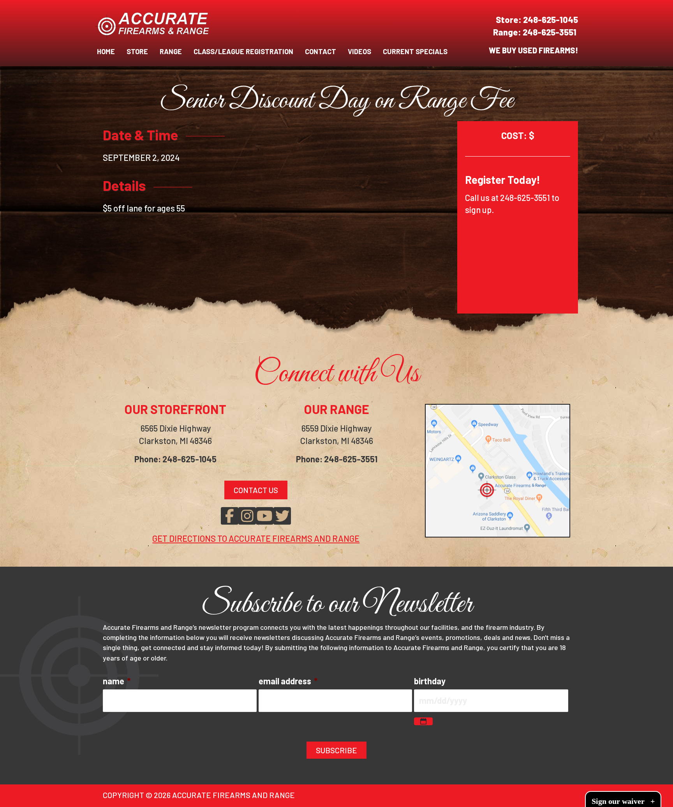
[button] (229, 516)
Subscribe (336, 750)
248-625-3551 (550, 32)
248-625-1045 (550, 19)
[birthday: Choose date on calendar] (423, 721)
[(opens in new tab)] (497, 469)
